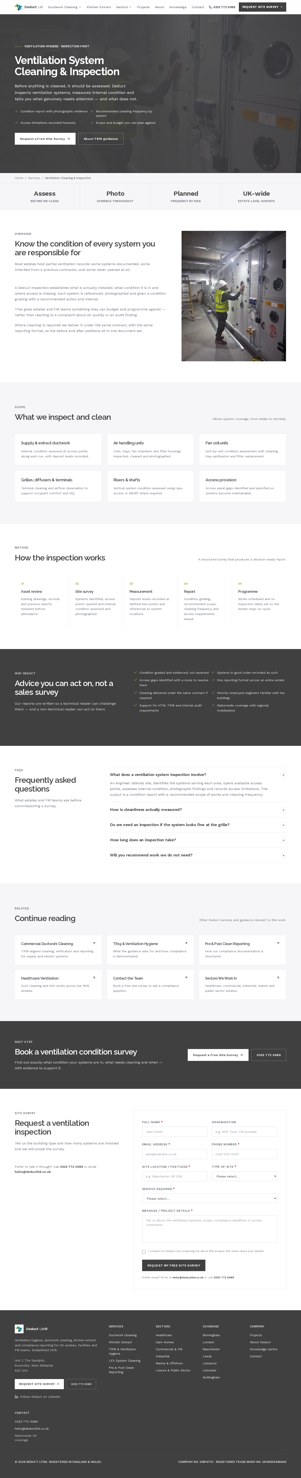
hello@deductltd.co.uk (33, 1171)
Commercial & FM (169, 1349)
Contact (198, 7)
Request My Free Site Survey (173, 1265)
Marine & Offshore (169, 1363)
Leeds (207, 1356)
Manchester (211, 1349)
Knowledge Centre (263, 1349)
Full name (152, 1122)
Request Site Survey (260, 7)
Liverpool (210, 1363)
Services (34, 178)
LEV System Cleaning (124, 1360)
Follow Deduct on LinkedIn (40, 1396)
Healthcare (164, 1335)
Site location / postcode (166, 1166)
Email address (156, 1144)
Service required (158, 1189)
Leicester (209, 1370)
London (208, 1342)
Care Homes (165, 1342)
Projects (143, 7)
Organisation (224, 1122)
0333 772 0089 (269, 1055)
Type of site (224, 1166)
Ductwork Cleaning (63, 7)
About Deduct (260, 1342)
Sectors (122, 7)
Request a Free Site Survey (42, 139)
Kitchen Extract (99, 7)
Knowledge (177, 7)
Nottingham (211, 1377)
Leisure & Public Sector (173, 1370)
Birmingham (211, 1335)
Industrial (162, 1356)
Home (19, 178)
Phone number (226, 1144)
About (159, 7)
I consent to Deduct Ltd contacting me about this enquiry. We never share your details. (206, 1251)
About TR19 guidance (101, 139)
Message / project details (167, 1210)
